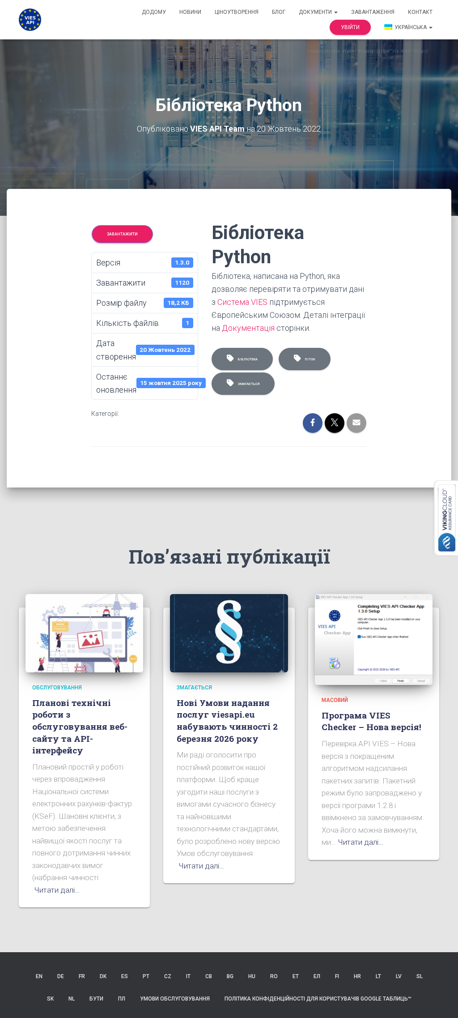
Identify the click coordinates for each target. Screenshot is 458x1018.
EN (39, 976)
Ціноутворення (237, 12)
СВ (208, 976)
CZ (167, 976)
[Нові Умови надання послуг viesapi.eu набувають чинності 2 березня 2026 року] (229, 632)
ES (124, 976)
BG (230, 976)
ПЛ (121, 999)
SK (50, 999)
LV (399, 976)
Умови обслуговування (175, 999)
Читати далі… (57, 889)
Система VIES (242, 302)
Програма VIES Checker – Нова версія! (371, 721)
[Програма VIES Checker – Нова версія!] (374, 638)
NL (71, 999)
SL (419, 976)
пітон (309, 359)
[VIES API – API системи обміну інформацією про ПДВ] (30, 20)
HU (251, 976)
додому (154, 12)
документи (316, 12)
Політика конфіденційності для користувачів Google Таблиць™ (318, 999)
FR (82, 976)
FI (337, 976)
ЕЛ (317, 976)
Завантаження (372, 12)
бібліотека (247, 359)
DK (103, 976)
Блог (278, 12)
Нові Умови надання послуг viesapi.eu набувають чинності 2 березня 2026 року (227, 720)
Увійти (350, 27)
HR (357, 976)
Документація (248, 328)
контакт (420, 12)
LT (378, 976)
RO (274, 976)
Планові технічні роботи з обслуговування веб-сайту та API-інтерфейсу (79, 726)
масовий (335, 700)
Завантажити (122, 234)
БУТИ (96, 999)
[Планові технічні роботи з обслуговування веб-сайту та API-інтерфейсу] (84, 632)
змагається (247, 384)
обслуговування (57, 687)
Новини (190, 12)
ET (296, 976)
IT (188, 976)
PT (146, 976)
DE (60, 976)
